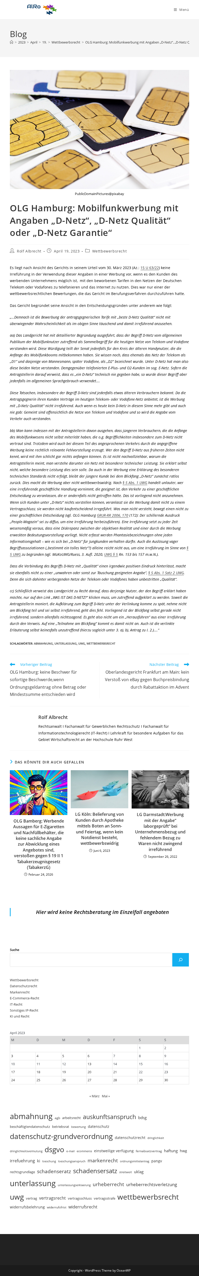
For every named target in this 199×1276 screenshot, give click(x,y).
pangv (156, 1160)
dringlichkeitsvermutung (26, 1151)
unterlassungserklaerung (74, 1185)
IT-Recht (16, 1004)
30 (166, 1080)
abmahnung (43, 643)
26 (64, 1080)
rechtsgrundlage (22, 1172)
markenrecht (103, 1160)
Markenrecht (20, 992)
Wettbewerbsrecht (109, 251)
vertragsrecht (52, 1198)
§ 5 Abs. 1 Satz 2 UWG (166, 572)
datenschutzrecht (130, 1137)
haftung (171, 1150)
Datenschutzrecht (23, 986)
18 (38, 1072)
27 (89, 1080)
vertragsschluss (80, 1198)
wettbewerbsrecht (101, 643)
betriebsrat (60, 1126)
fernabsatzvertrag (149, 1151)
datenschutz (98, 1126)
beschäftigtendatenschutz (30, 1126)
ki (38, 1160)
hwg (183, 1150)
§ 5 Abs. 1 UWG (135, 482)
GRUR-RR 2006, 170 (112, 515)
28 (115, 1080)
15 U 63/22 (149, 267)
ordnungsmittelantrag (134, 1161)
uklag (139, 1171)
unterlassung (65, 643)
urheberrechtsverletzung (151, 1184)
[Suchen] (180, 960)
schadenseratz (54, 1171)
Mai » (106, 1096)
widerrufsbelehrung (27, 1207)
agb (57, 1118)
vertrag (31, 1198)
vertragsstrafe (104, 1198)
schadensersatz (95, 1170)
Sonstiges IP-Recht (24, 1010)
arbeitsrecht (71, 1117)
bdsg (142, 1117)
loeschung (49, 1161)
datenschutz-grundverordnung (61, 1136)
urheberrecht (108, 1184)
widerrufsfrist (56, 1207)
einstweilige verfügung (114, 1150)
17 (13, 1072)
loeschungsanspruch (72, 1161)
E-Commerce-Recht (24, 998)
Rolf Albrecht (29, 251)
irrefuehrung (22, 1161)
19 (64, 1072)
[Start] (11, 42)
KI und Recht (20, 1016)
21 (115, 1072)
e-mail (70, 1151)
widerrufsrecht (82, 1207)
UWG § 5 (111, 554)
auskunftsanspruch (109, 1117)
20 (89, 1072)
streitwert (125, 1172)
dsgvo (54, 1149)
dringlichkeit (155, 1138)
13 (89, 1064)
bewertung (78, 1127)
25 (38, 1080)
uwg (81, 643)
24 (13, 1080)
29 (141, 1080)
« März (94, 1096)
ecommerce (84, 1151)
